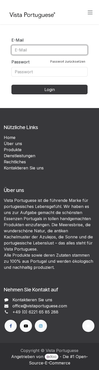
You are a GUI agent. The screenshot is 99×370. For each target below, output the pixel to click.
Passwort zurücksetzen (67, 61)
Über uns (13, 143)
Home (9, 137)
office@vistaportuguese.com (39, 305)
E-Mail (17, 40)
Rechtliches (15, 161)
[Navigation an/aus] (90, 12)
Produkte (13, 149)
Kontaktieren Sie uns (24, 167)
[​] (11, 326)
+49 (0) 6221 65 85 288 (35, 311)
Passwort (48, 61)
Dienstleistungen (19, 155)
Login (49, 89)
